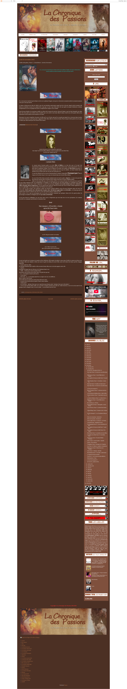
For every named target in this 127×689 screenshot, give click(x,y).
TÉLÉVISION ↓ (56, 34)
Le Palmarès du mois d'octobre (93, 454)
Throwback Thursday (100, 538)
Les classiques (24, 651)
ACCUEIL (23, 34)
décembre (90, 366)
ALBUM (23, 681)
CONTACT (103, 34)
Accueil (50, 299)
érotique (96, 551)
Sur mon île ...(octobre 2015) (93, 461)
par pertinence (89, 66)
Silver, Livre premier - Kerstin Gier (94, 418)
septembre (90, 465)
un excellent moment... (94, 549)
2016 (87, 363)
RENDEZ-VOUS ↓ (32, 34)
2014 (87, 483)
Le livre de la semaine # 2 (92, 388)
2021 (87, 354)
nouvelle (91, 545)
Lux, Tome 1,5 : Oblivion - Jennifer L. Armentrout (97, 446)
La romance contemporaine (27, 661)
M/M (101, 535)
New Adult (40, 292)
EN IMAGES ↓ (75, 34)
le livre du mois (98, 542)
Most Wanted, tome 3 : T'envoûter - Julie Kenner (96, 452)
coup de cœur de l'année (93, 540)
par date (95, 66)
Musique (105, 535)
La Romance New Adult (26, 659)
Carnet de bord (95, 527)
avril (89, 475)
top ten (104, 547)
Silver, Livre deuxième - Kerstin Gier (94, 417)
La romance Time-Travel (27, 648)
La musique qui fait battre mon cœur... (94, 532)
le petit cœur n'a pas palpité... (97, 544)
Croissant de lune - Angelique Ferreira (95, 422)
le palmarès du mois (94, 543)
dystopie (91, 542)
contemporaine (28, 292)
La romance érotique (26, 680)
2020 (87, 355)
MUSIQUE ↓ (66, 34)
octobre (89, 464)
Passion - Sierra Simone (92, 442)
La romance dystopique (26, 650)
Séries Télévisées (25, 669)
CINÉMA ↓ (85, 34)
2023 (87, 350)
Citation (102, 527)
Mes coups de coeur (26, 662)
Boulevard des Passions (31, 124)
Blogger (65, 685)
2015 (87, 365)
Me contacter (24, 642)
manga (86, 545)
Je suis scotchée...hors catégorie (99, 531)
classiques (91, 539)
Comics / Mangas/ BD (26, 678)
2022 (87, 352)
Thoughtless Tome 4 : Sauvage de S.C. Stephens (96, 444)
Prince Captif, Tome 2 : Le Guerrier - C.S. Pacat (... (97, 420)
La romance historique (26, 670)
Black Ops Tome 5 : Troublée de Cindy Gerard (96, 383)
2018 (87, 359)
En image (93, 528)
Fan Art (99, 528)
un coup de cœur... (102, 548)
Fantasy (105, 528)
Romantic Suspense (25, 666)
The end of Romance (26, 675)
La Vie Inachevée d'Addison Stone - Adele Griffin (97, 393)
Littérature (34, 292)
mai (88, 473)
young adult (88, 551)
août (88, 467)
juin (88, 471)
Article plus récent (25, 299)
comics (96, 539)
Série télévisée (88, 538)
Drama (86, 528)
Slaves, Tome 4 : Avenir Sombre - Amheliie (95, 440)
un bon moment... (89, 548)
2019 (87, 357)
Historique (98, 530)
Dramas (23, 667)
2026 (87, 344)
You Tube (23, 645)
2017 (87, 361)
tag (101, 547)
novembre (90, 368)
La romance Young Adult (26, 664)
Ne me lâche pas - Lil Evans (92, 402)
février (89, 479)
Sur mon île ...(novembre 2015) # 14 (94, 370)
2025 (87, 346)
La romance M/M (25, 673)
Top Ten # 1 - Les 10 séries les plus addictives (96, 456)
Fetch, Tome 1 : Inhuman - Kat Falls (94, 450)
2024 (87, 348)
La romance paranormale (27, 658)
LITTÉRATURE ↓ (44, 34)
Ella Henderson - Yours (91, 458)
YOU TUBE (94, 34)
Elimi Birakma (94, 579)
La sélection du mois (26, 647)
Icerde (93, 586)
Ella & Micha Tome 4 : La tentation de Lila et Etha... (97, 433)
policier (97, 545)
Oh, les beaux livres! (26, 677)
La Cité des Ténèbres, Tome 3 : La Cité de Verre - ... (97, 398)
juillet (89, 469)
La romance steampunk (26, 653)
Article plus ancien (76, 299)
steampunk (96, 547)
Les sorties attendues (103, 533)
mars (89, 477)
